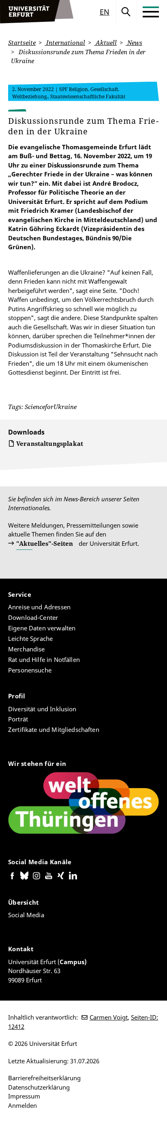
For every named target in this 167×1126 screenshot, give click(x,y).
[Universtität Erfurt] (37, 11)
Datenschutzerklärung (39, 1087)
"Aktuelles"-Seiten (44, 543)
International (65, 42)
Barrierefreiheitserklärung (44, 1078)
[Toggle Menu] (151, 12)
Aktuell (105, 42)
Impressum (24, 1096)
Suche (126, 11)
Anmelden (22, 1105)
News (134, 42)
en (104, 12)
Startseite (22, 42)
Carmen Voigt (109, 1017)
